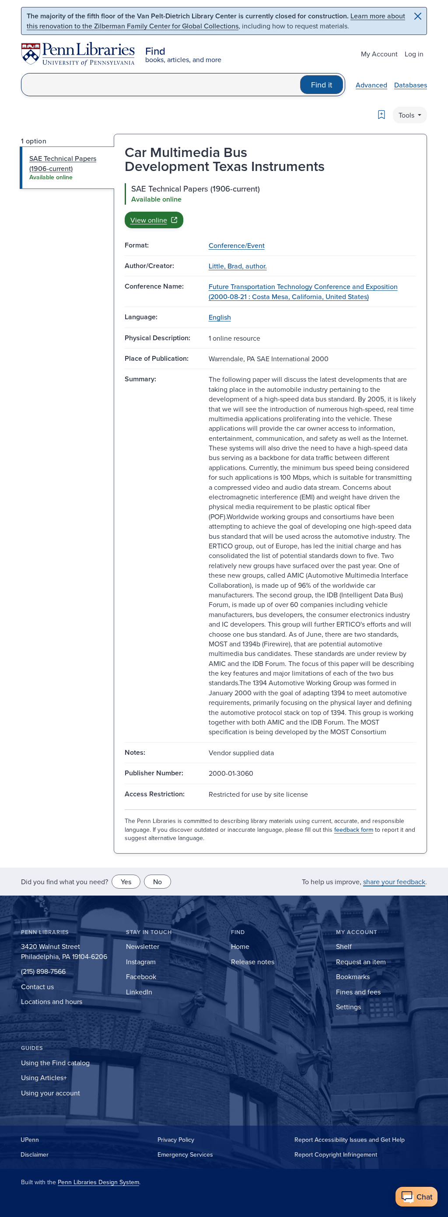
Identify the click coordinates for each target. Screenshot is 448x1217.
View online (148, 220)
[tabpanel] (270, 205)
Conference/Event (237, 245)
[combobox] (161, 84)
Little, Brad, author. (238, 266)
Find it (321, 84)
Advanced (371, 85)
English (220, 317)
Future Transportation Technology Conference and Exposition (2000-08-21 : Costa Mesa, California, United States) (303, 291)
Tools (407, 115)
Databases (410, 85)
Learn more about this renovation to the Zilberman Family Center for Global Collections (216, 21)
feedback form (353, 829)
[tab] (67, 167)
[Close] (418, 16)
